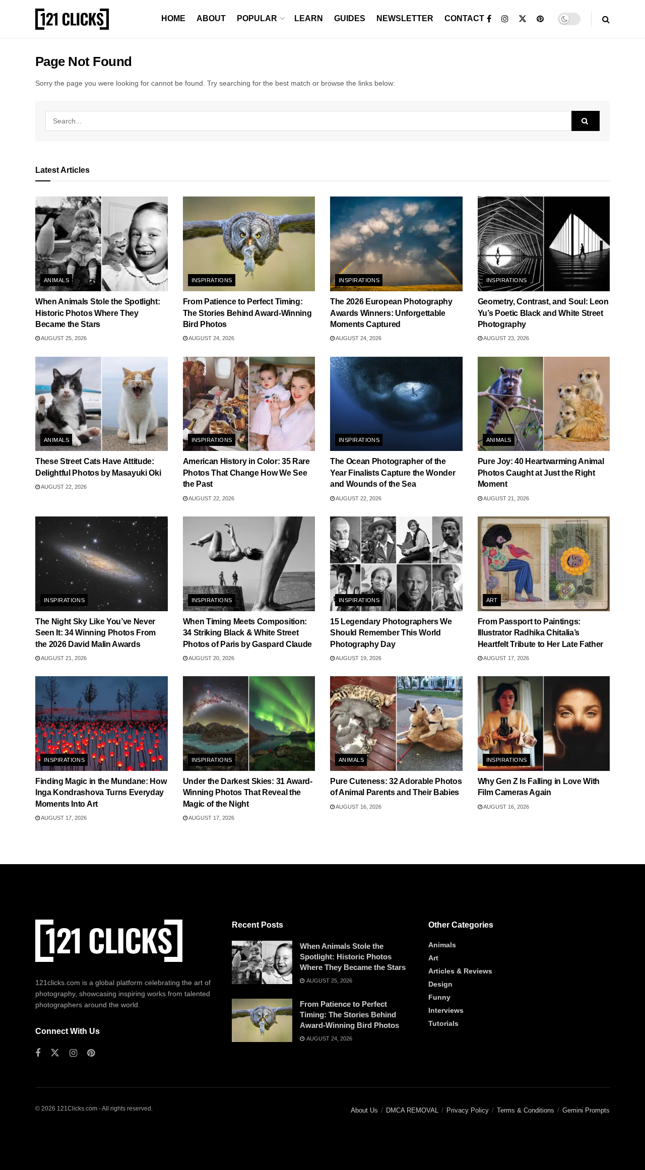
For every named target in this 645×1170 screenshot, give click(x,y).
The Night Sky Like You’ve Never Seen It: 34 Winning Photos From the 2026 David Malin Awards (95, 632)
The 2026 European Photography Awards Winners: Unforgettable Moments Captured (391, 313)
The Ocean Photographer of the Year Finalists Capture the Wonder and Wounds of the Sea (392, 472)
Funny (439, 997)
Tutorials (443, 1023)
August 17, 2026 (505, 658)
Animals (56, 280)
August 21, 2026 (505, 498)
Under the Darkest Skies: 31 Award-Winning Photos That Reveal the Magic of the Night (247, 792)
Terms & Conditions (525, 1110)
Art (492, 600)
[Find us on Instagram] (504, 19)
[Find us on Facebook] (489, 19)
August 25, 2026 (63, 338)
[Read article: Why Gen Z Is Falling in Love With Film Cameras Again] (544, 723)
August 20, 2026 (210, 658)
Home (173, 18)
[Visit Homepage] (72, 19)
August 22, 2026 (63, 487)
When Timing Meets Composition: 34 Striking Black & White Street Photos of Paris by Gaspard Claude (247, 632)
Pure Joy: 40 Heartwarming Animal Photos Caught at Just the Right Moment (541, 472)
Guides (349, 18)
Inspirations (211, 280)
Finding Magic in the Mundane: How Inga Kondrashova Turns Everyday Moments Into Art (100, 792)
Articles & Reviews (460, 971)
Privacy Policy (467, 1110)
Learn (308, 18)
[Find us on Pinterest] (540, 19)
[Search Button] (606, 19)
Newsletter (404, 18)
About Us (364, 1110)
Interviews (446, 1010)
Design (440, 984)
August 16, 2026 (358, 807)
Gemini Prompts (586, 1110)
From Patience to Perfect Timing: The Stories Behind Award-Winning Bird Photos (247, 313)
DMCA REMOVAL (412, 1110)
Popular (257, 18)
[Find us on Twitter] (523, 19)
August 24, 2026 (210, 338)
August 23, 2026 (505, 338)
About (211, 18)
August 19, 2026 (358, 658)
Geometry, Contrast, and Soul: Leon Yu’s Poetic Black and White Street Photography (543, 313)
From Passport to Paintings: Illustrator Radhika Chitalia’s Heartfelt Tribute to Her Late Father (540, 632)
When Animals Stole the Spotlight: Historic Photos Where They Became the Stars (97, 313)
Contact (464, 18)
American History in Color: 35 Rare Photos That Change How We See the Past (246, 472)
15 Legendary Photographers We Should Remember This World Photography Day (391, 632)
